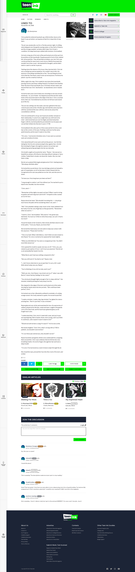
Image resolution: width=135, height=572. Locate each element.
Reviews (3, 276)
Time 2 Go (47, 400)
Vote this (77, 363)
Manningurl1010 (28, 403)
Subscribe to (105, 20)
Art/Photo (3, 337)
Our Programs (24, 532)
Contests (3, 398)
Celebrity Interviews (26, 537)
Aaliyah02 (29, 458)
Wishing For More (28, 400)
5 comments (48, 408)
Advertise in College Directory (53, 532)
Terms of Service (25, 543)
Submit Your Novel (50, 550)
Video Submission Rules (52, 554)
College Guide (3, 537)
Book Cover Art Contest (78, 530)
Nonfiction (3, 215)
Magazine (3, 31)
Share (23, 360)
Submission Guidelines (52, 552)
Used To (46, 19)
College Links (100, 530)
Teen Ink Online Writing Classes (105, 532)
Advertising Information (52, 530)
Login (82, 425)
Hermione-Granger (31, 446)
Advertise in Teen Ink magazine (54, 528)
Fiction (3, 153)
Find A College (99, 31)
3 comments (71, 408)
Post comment (80, 439)
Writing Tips (49, 557)
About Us (23, 528)
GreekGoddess (30, 482)
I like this (56, 363)
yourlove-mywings (31, 496)
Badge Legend (100, 539)
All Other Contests (76, 532)
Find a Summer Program (102, 37)
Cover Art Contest (76, 528)
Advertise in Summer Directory (54, 535)
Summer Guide (3, 465)
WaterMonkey (49, 403)
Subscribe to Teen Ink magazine (54, 561)
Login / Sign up (114, 14)
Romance (38, 19)
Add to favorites (53, 369)
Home (23, 19)
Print (23, 357)
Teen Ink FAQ (24, 539)
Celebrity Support (25, 535)
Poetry (3, 92)
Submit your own (75, 369)
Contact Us (24, 530)
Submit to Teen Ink (100, 26)
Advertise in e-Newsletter (52, 539)
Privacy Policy (24, 541)
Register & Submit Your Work (53, 548)
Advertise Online (50, 537)
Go (73, 14)
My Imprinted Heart (74, 400)
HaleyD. (28, 470)
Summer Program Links (103, 528)
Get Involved (49, 559)
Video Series (100, 537)
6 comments (26, 408)
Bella (68, 403)
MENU (25, 14)
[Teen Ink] (32, 6)
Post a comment (31, 369)
